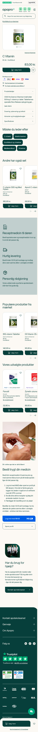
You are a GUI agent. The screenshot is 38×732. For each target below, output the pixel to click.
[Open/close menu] (34, 9)
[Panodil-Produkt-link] (13, 391)
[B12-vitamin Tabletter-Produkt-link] (13, 333)
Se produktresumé (8, 400)
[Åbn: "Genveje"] (19, 624)
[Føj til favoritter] (34, 723)
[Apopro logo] (9, 10)
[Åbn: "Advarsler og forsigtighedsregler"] (19, 116)
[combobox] (19, 16)
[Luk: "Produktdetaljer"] (19, 91)
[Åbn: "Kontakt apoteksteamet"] (19, 618)
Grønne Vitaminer (30, 53)
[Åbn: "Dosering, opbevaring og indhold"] (19, 111)
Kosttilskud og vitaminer (10, 21)
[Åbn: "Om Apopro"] (19, 630)
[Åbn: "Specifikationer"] (19, 121)
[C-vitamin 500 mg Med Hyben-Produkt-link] (13, 186)
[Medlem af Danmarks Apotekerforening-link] (31, 2)
